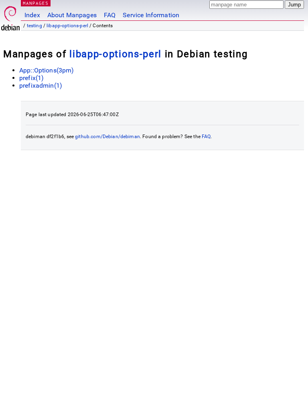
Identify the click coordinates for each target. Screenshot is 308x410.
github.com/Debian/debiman (107, 136)
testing (34, 25)
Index (32, 15)
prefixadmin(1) (40, 85)
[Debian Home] (10, 16)
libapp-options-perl (67, 25)
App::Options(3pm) (46, 70)
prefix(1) (31, 78)
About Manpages (72, 15)
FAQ (110, 15)
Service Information (151, 15)
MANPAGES (36, 3)
